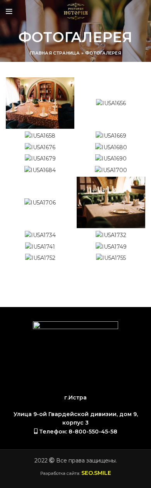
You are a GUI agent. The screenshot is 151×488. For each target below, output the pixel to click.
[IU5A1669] (111, 135)
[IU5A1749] (111, 246)
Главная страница (55, 53)
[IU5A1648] (40, 103)
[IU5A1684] (40, 170)
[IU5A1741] (40, 246)
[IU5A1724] (111, 202)
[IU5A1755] (111, 258)
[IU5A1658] (40, 135)
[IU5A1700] (111, 170)
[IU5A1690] (111, 158)
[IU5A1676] (40, 147)
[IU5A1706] (40, 202)
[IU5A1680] (111, 147)
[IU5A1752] (40, 258)
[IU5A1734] (40, 235)
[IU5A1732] (111, 235)
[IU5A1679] (40, 158)
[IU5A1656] (111, 103)
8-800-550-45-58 (93, 431)
